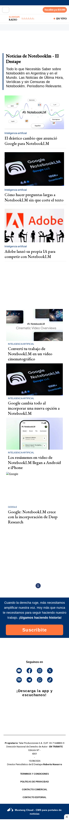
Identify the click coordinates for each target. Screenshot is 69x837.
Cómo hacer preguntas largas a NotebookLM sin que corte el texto (34, 197)
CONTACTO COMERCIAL (34, 789)
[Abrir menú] (5, 10)
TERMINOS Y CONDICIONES (34, 774)
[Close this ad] (66, 816)
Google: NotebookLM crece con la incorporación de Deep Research (33, 517)
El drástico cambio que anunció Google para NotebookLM (31, 140)
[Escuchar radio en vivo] (4, 18)
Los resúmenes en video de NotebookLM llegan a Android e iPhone (34, 462)
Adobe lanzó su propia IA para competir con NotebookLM (30, 254)
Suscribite (34, 630)
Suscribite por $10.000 (55, 9)
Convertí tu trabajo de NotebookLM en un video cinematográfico (30, 354)
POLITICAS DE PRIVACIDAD (34, 781)
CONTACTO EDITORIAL (34, 797)
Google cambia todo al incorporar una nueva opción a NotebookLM (34, 408)
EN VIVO (61, 18)
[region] (31, 43)
